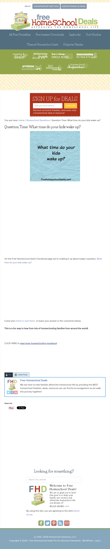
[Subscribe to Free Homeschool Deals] (60, 525)
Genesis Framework (71, 541)
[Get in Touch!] (67, 525)
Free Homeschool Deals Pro (43, 541)
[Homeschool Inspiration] (78, 67)
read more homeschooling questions (38, 343)
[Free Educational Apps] (40, 56)
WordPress (87, 541)
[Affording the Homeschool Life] (31, 68)
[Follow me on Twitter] (47, 525)
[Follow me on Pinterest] (54, 525)
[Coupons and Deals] (20, 56)
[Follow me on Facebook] (41, 525)
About (27, 6)
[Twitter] (8, 393)
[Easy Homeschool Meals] (54, 68)
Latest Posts (23, 375)
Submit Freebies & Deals (73, 6)
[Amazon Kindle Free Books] (62, 56)
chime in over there (25, 321)
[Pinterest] (16, 393)
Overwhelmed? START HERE (46, 6)
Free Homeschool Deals (33, 380)
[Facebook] (12, 393)
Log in (98, 541)
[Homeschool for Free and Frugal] (86, 56)
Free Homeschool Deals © (55, 19)
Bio (9, 375)
